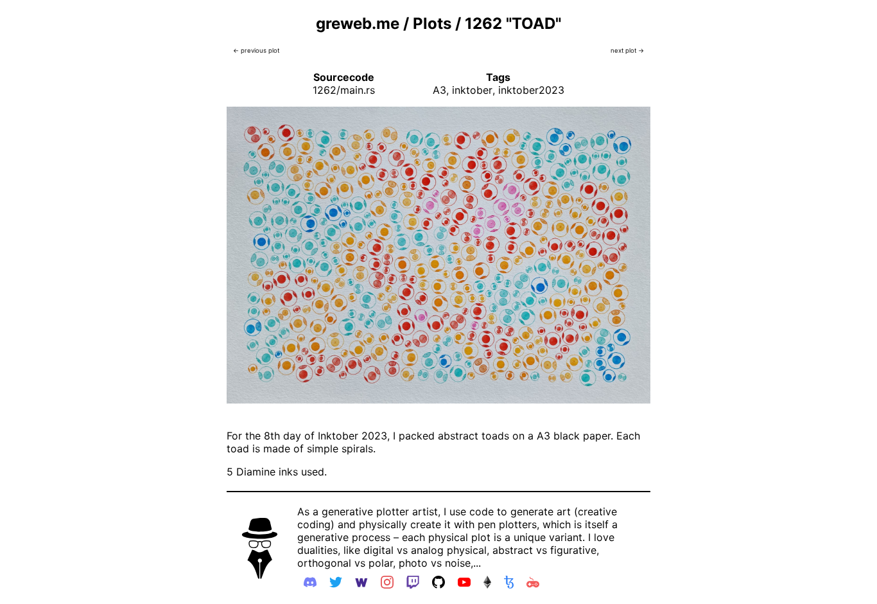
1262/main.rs (344, 90)
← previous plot (256, 50)
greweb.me (357, 23)
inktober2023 (531, 90)
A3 (439, 90)
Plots (432, 23)
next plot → (627, 50)
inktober (472, 90)
